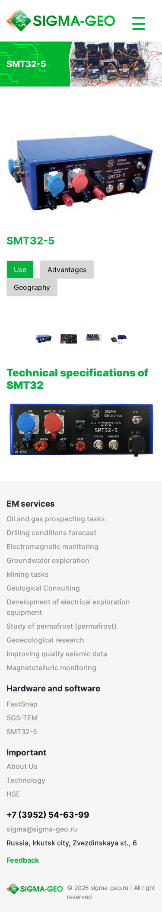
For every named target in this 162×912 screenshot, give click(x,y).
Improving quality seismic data (56, 653)
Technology (25, 780)
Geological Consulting (43, 588)
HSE (13, 794)
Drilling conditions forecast (51, 532)
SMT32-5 (21, 731)
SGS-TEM (22, 717)
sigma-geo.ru (109, 887)
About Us (22, 766)
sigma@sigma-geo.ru (41, 829)
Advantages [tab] (67, 269)
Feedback (22, 860)
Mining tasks (27, 574)
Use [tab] (20, 269)
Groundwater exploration (47, 560)
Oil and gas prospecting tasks (55, 518)
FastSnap (22, 704)
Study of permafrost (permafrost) (61, 626)
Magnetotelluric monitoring (51, 667)
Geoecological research (45, 640)
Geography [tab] (32, 287)
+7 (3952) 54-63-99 (47, 815)
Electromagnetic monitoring (52, 546)
